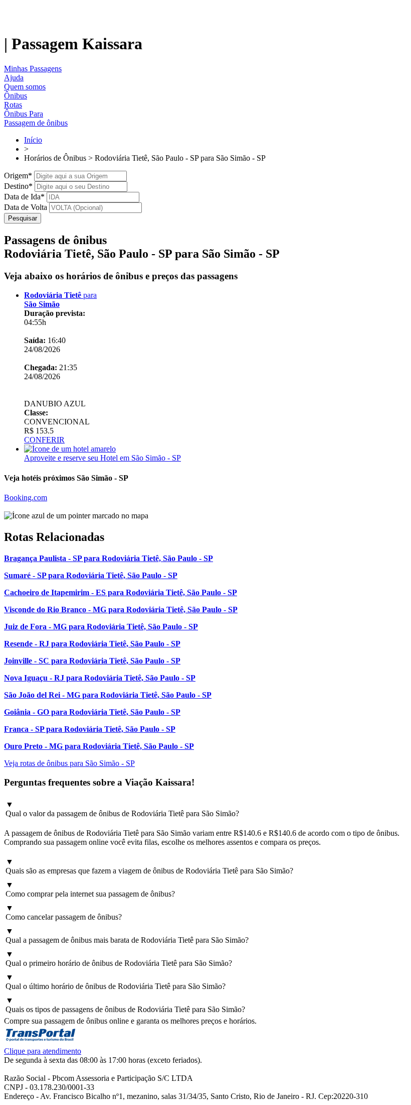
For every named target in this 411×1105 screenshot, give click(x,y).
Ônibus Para (23, 113)
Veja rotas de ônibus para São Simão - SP (69, 763)
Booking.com (25, 497)
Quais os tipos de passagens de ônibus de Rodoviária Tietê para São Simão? (125, 1005)
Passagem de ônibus (36, 123)
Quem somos (25, 86)
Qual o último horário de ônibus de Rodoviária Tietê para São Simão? (116, 981)
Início (33, 140)
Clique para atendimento (42, 1051)
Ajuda (14, 77)
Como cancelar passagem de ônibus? (64, 912)
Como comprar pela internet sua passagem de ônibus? (90, 889)
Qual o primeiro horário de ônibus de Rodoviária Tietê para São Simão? (119, 958)
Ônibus (15, 95)
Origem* (18, 175)
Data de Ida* (24, 196)
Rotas (13, 104)
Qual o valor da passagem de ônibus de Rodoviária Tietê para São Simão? (122, 809)
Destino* (18, 186)
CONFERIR (44, 439)
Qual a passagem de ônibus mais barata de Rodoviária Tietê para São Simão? (127, 935)
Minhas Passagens (33, 68)
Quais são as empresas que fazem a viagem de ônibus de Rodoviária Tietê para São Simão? (149, 866)
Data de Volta (25, 207)
